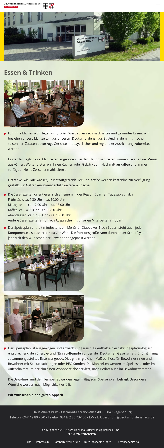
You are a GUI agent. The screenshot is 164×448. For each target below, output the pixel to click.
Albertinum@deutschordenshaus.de (127, 417)
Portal (28, 442)
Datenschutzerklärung (67, 442)
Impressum (43, 442)
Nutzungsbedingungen (97, 442)
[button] (158, 6)
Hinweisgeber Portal (127, 442)
